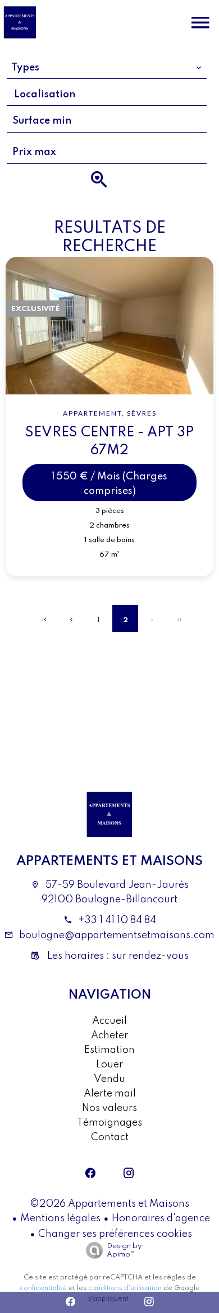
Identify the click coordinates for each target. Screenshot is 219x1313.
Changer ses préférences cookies (115, 1234)
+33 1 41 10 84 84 (117, 920)
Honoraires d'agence (161, 1218)
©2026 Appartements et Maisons (109, 1204)
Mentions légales (60, 1218)
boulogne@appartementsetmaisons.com (117, 935)
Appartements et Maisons (109, 861)
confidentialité (43, 1288)
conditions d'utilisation (125, 1288)
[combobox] (107, 68)
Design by (124, 1250)
